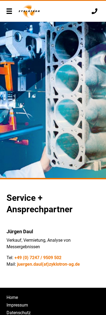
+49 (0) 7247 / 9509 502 (37, 257)
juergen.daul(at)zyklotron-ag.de (48, 264)
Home (12, 297)
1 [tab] (53, 178)
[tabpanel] (53, 100)
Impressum (17, 305)
